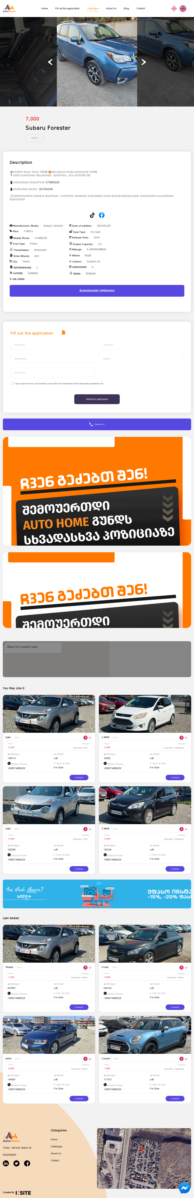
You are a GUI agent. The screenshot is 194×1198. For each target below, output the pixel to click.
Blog (126, 8)
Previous (50, 62)
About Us (111, 8)
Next (144, 62)
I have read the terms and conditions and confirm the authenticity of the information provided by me (58, 383)
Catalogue (93, 8)
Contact (141, 8)
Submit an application (97, 399)
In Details (79, 777)
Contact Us (100, 424)
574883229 (52, 182)
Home (44, 8)
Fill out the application (67, 8)
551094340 (46, 189)
